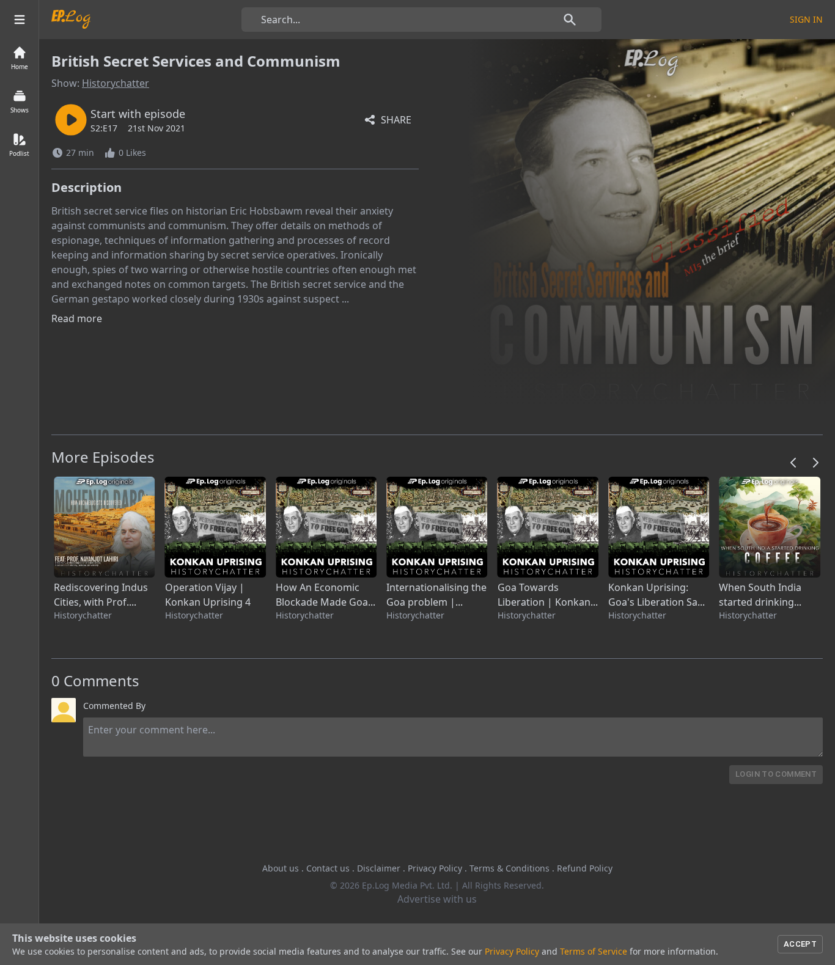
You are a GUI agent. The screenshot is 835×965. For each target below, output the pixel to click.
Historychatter (115, 83)
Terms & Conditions (509, 868)
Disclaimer (378, 868)
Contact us (328, 868)
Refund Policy (584, 868)
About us (280, 868)
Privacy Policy (435, 868)
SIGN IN (806, 19)
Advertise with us (437, 899)
